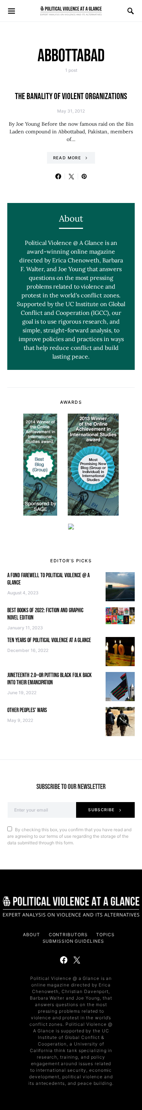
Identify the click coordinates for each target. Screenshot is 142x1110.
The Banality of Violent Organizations (71, 96)
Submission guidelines (73, 941)
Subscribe (101, 809)
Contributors (68, 934)
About (31, 934)
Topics (105, 934)
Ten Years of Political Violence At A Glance (49, 640)
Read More (67, 157)
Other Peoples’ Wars (27, 710)
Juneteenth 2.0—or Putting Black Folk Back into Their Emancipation (49, 679)
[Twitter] (76, 960)
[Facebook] (63, 960)
